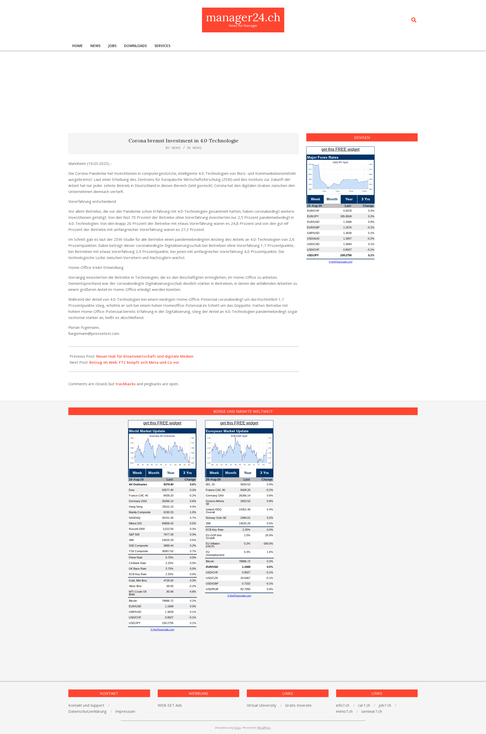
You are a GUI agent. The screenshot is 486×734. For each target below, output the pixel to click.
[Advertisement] (243, 89)
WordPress (264, 727)
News (197, 147)
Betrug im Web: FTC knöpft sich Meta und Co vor (134, 362)
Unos (237, 727)
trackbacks (125, 383)
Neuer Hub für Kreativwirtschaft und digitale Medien (144, 356)
